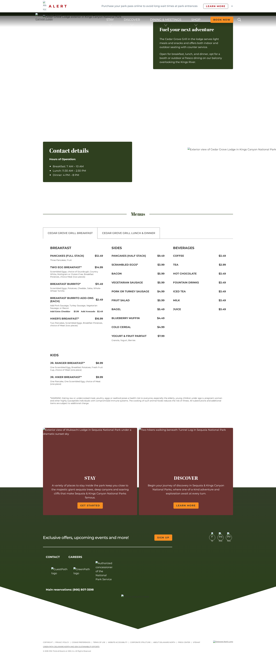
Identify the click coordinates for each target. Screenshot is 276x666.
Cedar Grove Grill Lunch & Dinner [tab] (128, 233)
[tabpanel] (138, 322)
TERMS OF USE (99, 642)
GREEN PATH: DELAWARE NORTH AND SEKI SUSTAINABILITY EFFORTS (71, 647)
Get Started (90, 505)
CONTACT (53, 557)
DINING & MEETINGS (165, 19)
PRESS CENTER (184, 642)
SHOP (195, 19)
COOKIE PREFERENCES (81, 642)
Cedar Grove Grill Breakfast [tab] (70, 233)
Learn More (215, 6)
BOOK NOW (221, 19)
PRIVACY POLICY (62, 642)
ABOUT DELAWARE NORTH (164, 642)
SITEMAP (196, 642)
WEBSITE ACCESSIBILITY (117, 642)
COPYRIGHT (48, 642)
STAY (110, 19)
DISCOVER (132, 19)
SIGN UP (163, 537)
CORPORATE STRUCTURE (140, 642)
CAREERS (75, 557)
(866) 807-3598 (83, 589)
